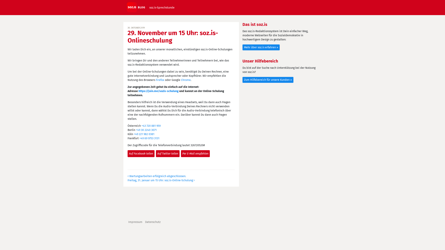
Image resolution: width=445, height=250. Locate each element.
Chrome (186, 80)
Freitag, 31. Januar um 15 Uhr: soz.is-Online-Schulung (161, 180)
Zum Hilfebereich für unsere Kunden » (268, 79)
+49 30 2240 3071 (146, 130)
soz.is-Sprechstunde (162, 7)
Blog (141, 7)
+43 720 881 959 (151, 125)
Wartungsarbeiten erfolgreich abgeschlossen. (157, 176)
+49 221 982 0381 (144, 134)
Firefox (160, 80)
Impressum (135, 222)
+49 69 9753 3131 (149, 138)
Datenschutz (153, 222)
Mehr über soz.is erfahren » (261, 47)
